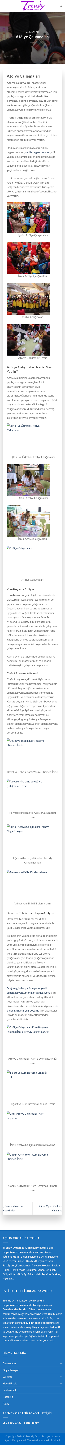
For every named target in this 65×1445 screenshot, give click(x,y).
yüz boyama (32, 1010)
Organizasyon (11, 1370)
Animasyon (32, 32)
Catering (8, 1396)
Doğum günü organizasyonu (23, 988)
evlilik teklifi (33, 1322)
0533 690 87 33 (12, 1422)
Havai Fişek (10, 1383)
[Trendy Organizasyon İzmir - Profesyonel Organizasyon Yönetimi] (32, 6)
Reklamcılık (10, 1390)
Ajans (6, 1403)
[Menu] (5, 6)
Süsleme (7, 1376)
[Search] (61, 6)
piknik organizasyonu (37, 992)
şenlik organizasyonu (37, 152)
